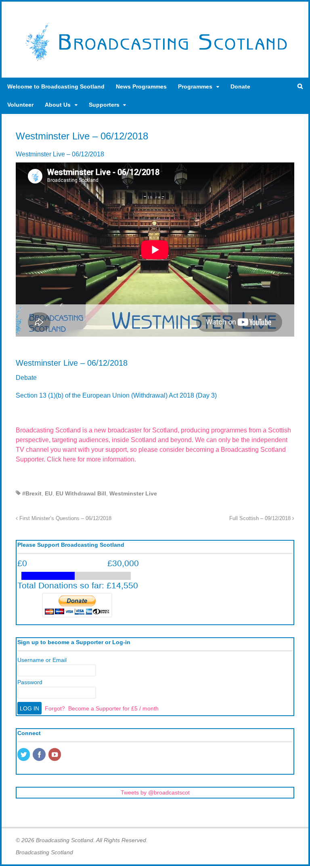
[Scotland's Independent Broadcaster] (155, 61)
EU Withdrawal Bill (81, 493)
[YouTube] (55, 755)
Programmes (195, 86)
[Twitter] (24, 755)
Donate (240, 86)
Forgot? (55, 708)
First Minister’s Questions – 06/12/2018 (64, 518)
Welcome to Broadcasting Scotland (56, 86)
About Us (58, 104)
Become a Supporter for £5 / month (113, 708)
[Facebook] (39, 755)
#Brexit (32, 493)
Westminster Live (133, 493)
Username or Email (42, 660)
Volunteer (20, 104)
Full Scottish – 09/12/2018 (260, 518)
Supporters (104, 104)
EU (48, 493)
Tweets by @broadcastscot (155, 792)
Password (29, 682)
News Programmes (141, 86)
